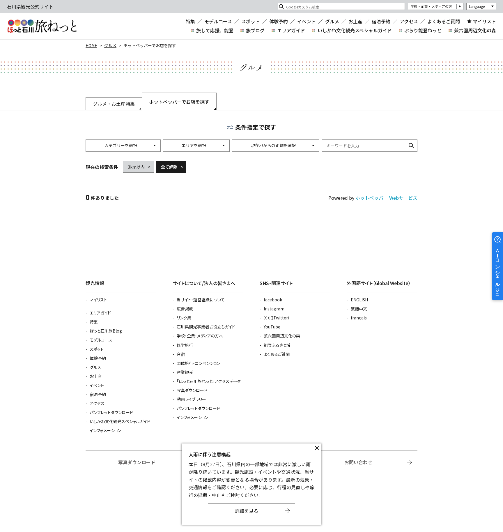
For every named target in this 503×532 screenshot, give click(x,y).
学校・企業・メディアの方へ (200, 336)
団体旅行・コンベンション (198, 363)
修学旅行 (185, 345)
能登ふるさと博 (277, 345)
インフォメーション (105, 430)
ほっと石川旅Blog (106, 331)
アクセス (409, 21)
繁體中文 (359, 309)
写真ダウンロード (192, 390)
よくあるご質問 (443, 21)
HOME (91, 45)
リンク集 (184, 318)
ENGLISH (359, 300)
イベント (306, 21)
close (316, 448)
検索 (411, 145)
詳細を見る (246, 510)
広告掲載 (185, 309)
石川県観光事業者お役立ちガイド (206, 327)
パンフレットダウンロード (111, 412)
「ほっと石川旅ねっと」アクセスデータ (209, 381)
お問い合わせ (358, 462)
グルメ (332, 21)
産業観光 (185, 372)
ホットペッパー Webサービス (386, 197)
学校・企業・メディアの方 (431, 6)
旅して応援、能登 (214, 30)
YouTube (272, 327)
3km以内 (136, 167)
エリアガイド (291, 30)
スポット (250, 21)
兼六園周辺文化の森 (475, 30)
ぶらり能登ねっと (423, 30)
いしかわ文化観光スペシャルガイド (355, 30)
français (359, 318)
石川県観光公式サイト (42, 26)
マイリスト (484, 21)
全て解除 (169, 167)
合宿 (181, 354)
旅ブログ (255, 30)
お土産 (355, 21)
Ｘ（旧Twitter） (277, 318)
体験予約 (278, 21)
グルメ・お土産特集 (114, 103)
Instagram (274, 309)
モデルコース (218, 21)
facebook (273, 300)
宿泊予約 (381, 21)
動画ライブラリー (191, 399)
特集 (190, 21)
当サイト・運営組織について (201, 300)
